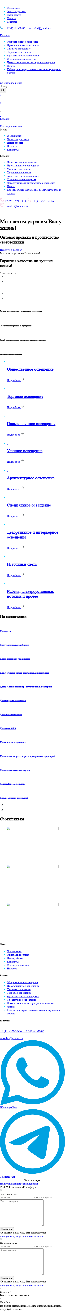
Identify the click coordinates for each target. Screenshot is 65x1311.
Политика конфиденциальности (19, 1183)
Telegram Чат (7, 1176)
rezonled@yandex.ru (40, 28)
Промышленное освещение (23, 45)
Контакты (12, 21)
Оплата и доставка (16, 11)
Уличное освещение (19, 48)
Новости (11, 18)
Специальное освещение (21, 59)
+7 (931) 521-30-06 (14, 28)
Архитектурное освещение (23, 55)
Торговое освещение (19, 52)
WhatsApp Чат (8, 1107)
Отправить (6, 1229)
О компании (13, 8)
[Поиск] (3, 90)
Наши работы (14, 14)
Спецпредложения (18, 965)
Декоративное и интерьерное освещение (31, 62)
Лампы (11, 65)
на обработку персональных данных (21, 1236)
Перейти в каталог (11, 249)
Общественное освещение (22, 41)
